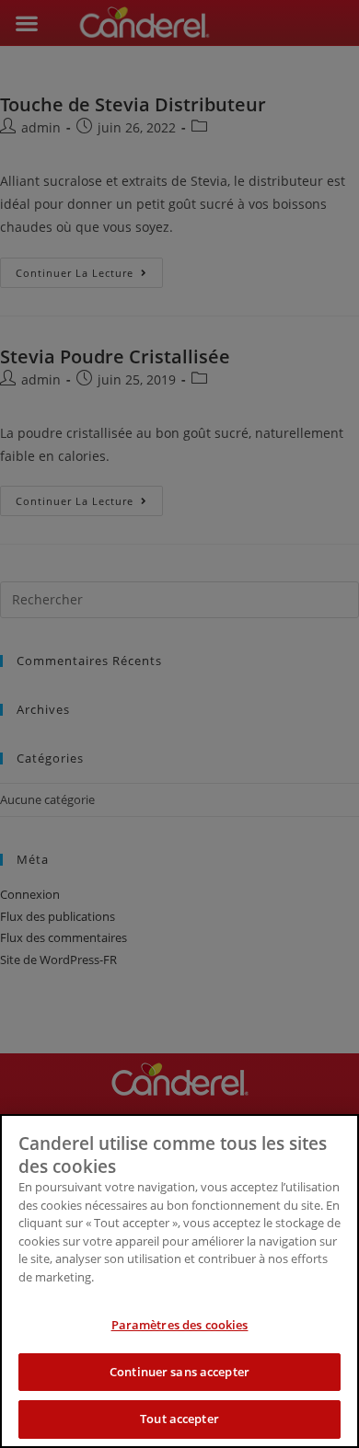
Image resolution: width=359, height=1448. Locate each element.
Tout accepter (179, 1418)
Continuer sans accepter (179, 1371)
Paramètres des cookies (180, 1324)
